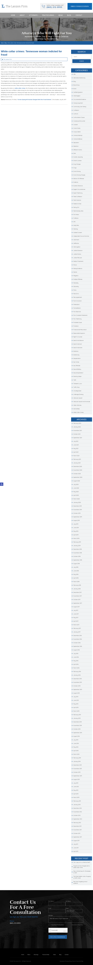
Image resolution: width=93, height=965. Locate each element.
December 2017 (77, 592)
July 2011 (75, 844)
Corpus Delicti (77, 132)
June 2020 (76, 488)
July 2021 (75, 441)
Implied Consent (77, 232)
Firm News (76, 214)
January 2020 (77, 502)
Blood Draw (76, 85)
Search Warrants (77, 347)
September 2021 (77, 437)
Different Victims (77, 150)
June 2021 (76, 445)
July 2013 (75, 783)
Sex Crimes (76, 362)
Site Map (81, 961)
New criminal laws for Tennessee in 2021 (81, 871)
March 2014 (76, 754)
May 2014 (75, 747)
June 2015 (76, 700)
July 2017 (75, 610)
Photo (74, 290)
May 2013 (75, 790)
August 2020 (76, 481)
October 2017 (76, 599)
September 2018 (77, 560)
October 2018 (76, 556)
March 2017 (76, 624)
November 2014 (77, 725)
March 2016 (76, 668)
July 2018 (75, 567)
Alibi (74, 74)
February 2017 (77, 628)
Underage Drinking (78, 394)
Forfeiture (75, 218)
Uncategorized (77, 391)
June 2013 (76, 786)
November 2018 (77, 553)
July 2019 (75, 524)
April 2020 (76, 495)
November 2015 (77, 682)
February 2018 (77, 585)
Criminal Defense (77, 139)
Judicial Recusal (77, 257)
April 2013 (75, 794)
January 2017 (76, 632)
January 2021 (77, 463)
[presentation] (58, 930)
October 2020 (77, 473)
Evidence (75, 182)
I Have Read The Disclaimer (57, 924)
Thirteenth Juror (77, 383)
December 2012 (77, 808)
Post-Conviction (77, 301)
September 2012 (77, 819)
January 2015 (77, 718)
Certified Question (78, 92)
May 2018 (75, 574)
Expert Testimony (77, 193)
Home (13, 15)
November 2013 (77, 768)
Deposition (76, 142)
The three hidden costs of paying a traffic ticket (82, 877)
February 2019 (77, 542)
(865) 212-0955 (15, 923)
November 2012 (77, 812)
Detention (75, 146)
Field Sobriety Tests (78, 211)
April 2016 (75, 664)
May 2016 (75, 660)
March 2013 (76, 797)
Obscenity (76, 286)
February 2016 (77, 671)
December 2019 (77, 506)
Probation (76, 326)
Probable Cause (77, 322)
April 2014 (75, 750)
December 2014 (77, 722)
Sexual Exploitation (78, 373)
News (60, 15)
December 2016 (77, 635)
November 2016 (77, 639)
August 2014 (76, 736)
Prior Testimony (77, 319)
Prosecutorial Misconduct (80, 329)
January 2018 (77, 589)
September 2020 (77, 477)
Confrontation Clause (79, 117)
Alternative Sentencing (79, 78)
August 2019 (76, 520)
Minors (75, 265)
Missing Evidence (77, 268)
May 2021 (75, 448)
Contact (79, 15)
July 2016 (75, 653)
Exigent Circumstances (79, 189)
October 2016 (76, 642)
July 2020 (76, 484)
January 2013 (76, 804)
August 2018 (76, 563)
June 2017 (76, 614)
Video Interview (77, 405)
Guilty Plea (76, 225)
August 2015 (76, 693)
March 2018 (76, 581)
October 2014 (76, 729)
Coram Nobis (76, 128)
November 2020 (77, 470)
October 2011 (76, 833)
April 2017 (75, 621)
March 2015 (76, 711)
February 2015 (77, 714)
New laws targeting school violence (80, 882)
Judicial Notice (77, 254)
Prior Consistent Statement (80, 315)
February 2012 (77, 822)
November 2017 (77, 596)
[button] (1, 484)
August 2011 (76, 840)
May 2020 (76, 491)
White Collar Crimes (78, 412)
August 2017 (76, 606)
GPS (74, 221)
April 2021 (75, 452)
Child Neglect (76, 96)
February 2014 (77, 758)
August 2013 (76, 779)
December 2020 (77, 466)
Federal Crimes (77, 203)
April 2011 (75, 851)
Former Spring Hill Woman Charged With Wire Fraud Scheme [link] (34, 99)
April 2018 (75, 578)
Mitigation (75, 275)
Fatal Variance (77, 200)
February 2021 (77, 459)
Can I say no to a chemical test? (81, 862)
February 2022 (77, 423)
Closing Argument (78, 103)
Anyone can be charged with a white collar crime (81, 866)
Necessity (75, 283)
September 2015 (77, 689)
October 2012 (76, 815)
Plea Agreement (77, 297)
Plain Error (76, 293)
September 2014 (77, 732)
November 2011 (77, 830)
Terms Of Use (75, 961)
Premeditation (77, 308)
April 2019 (75, 535)
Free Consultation (80, 6)
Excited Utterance (78, 185)
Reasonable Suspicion (79, 333)
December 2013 (77, 765)
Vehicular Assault (77, 398)
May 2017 (75, 617)
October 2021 (76, 434)
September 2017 (77, 603)
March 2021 (76, 455)
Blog (69, 15)
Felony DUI (76, 207)
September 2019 (77, 517)
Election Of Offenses (78, 178)
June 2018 (76, 571)
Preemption (76, 304)
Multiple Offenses (77, 279)
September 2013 (77, 776)
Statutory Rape (77, 376)
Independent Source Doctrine (81, 236)
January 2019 (77, 545)
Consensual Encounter (79, 121)
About (22, 15)
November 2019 (77, 509)
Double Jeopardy (78, 157)
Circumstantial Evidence (79, 99)
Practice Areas (48, 15)
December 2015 (77, 678)
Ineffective (76, 243)
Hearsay (75, 229)
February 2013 (77, 801)
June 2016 (76, 657)
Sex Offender (76, 365)
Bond (74, 88)
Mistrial (75, 272)
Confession (76, 110)
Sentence (75, 351)
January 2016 (77, 675)
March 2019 (76, 538)
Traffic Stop (76, 387)
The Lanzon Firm (7, 59)
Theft (74, 380)
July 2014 (75, 740)
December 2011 (77, 826)
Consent (75, 124)
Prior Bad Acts (77, 311)
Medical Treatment (78, 261)
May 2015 (75, 704)
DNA (74, 153)
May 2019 (75, 531)
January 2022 (77, 427)
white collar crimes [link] (20, 88)
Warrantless (76, 409)
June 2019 (76, 527)
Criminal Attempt (77, 135)
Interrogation (76, 247)
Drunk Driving (77, 171)
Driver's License (77, 160)
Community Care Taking (79, 106)
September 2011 (77, 837)
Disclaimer (74, 924)
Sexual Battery (77, 369)
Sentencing (76, 355)
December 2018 (77, 549)
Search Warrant (77, 344)
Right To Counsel (77, 337)
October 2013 (76, 772)
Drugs (74, 168)
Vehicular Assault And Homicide (81, 401)
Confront (75, 114)
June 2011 (76, 848)
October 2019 (76, 513)
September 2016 (77, 646)
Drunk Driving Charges (79, 175)
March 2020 (76, 499)
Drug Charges (77, 164)
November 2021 (77, 430)
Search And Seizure (78, 340)
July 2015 (75, 696)
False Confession (77, 196)
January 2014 (76, 761)
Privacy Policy (80, 924)
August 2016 (76, 650)
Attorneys (33, 15)
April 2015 (75, 707)
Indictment (76, 239)
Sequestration (77, 358)
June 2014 (76, 743)
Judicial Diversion (77, 250)
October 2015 (76, 686)
